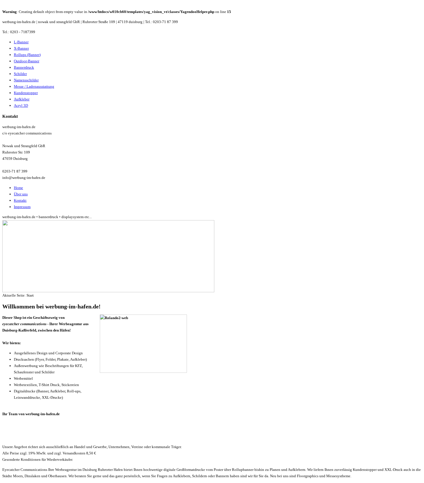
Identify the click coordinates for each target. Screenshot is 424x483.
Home (18, 188)
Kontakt (20, 200)
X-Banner (21, 48)
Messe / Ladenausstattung (34, 86)
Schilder (20, 74)
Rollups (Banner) (27, 55)
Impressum (22, 207)
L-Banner (21, 42)
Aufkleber (21, 99)
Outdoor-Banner (26, 61)
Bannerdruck (24, 67)
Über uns (21, 194)
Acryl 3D (21, 105)
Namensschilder (26, 80)
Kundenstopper (26, 93)
